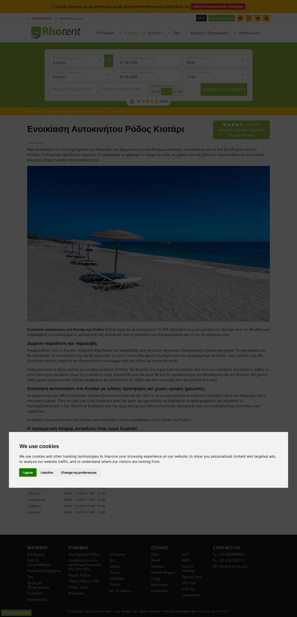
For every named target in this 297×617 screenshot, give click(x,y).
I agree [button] (28, 472)
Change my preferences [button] (79, 472)
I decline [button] (47, 472)
